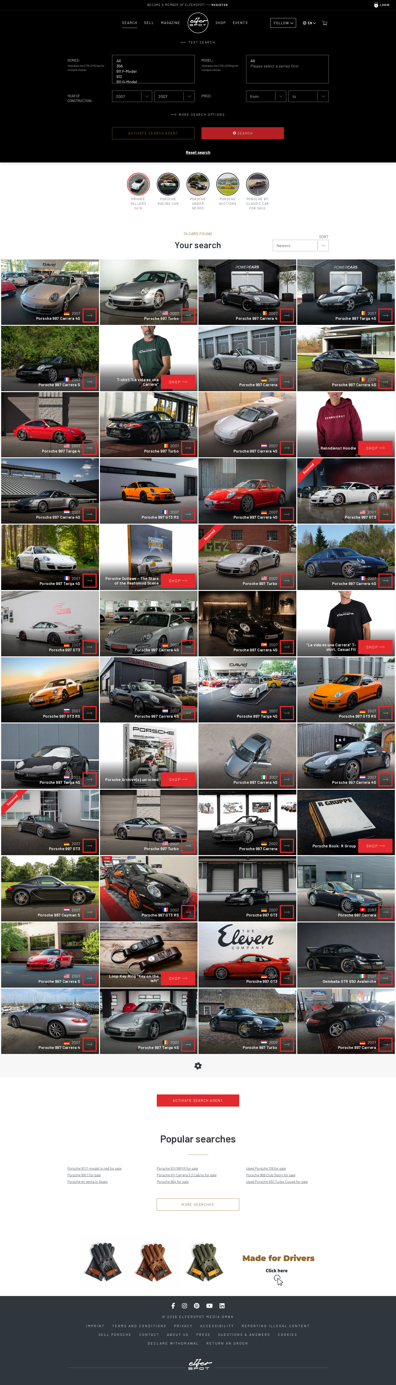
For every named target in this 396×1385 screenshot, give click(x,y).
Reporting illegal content (276, 1326)
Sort (324, 236)
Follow (281, 23)
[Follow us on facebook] (173, 1305)
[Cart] (325, 23)
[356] (150, 66)
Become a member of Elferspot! (187, 5)
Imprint (95, 1326)
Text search (201, 42)
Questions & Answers (244, 1334)
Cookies (287, 1334)
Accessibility (217, 1326)
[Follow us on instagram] (184, 1305)
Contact (149, 1334)
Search (129, 23)
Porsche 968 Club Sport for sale (270, 1175)
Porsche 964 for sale (173, 1181)
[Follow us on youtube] (209, 1305)
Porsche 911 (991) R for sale (177, 1168)
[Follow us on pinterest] (196, 1305)
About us (178, 1334)
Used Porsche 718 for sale (266, 1168)
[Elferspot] (198, 23)
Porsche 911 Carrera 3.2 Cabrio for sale (187, 1175)
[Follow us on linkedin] (222, 1305)
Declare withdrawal (173, 1343)
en (310, 23)
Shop (221, 23)
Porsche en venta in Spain (87, 1181)
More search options (201, 114)
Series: (73, 60)
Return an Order (227, 1343)
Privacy (183, 1326)
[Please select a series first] (284, 66)
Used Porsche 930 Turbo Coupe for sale (277, 1181)
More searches (198, 1204)
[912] (150, 76)
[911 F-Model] (150, 71)
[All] (150, 60)
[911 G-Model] (150, 81)
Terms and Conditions (139, 1326)
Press (203, 1334)
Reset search (198, 152)
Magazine (170, 23)
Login (385, 5)
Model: (207, 60)
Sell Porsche (115, 1334)
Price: (206, 96)
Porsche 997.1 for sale (84, 1175)
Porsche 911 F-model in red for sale (94, 1168)
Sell (149, 23)
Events (240, 23)
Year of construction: (79, 98)
